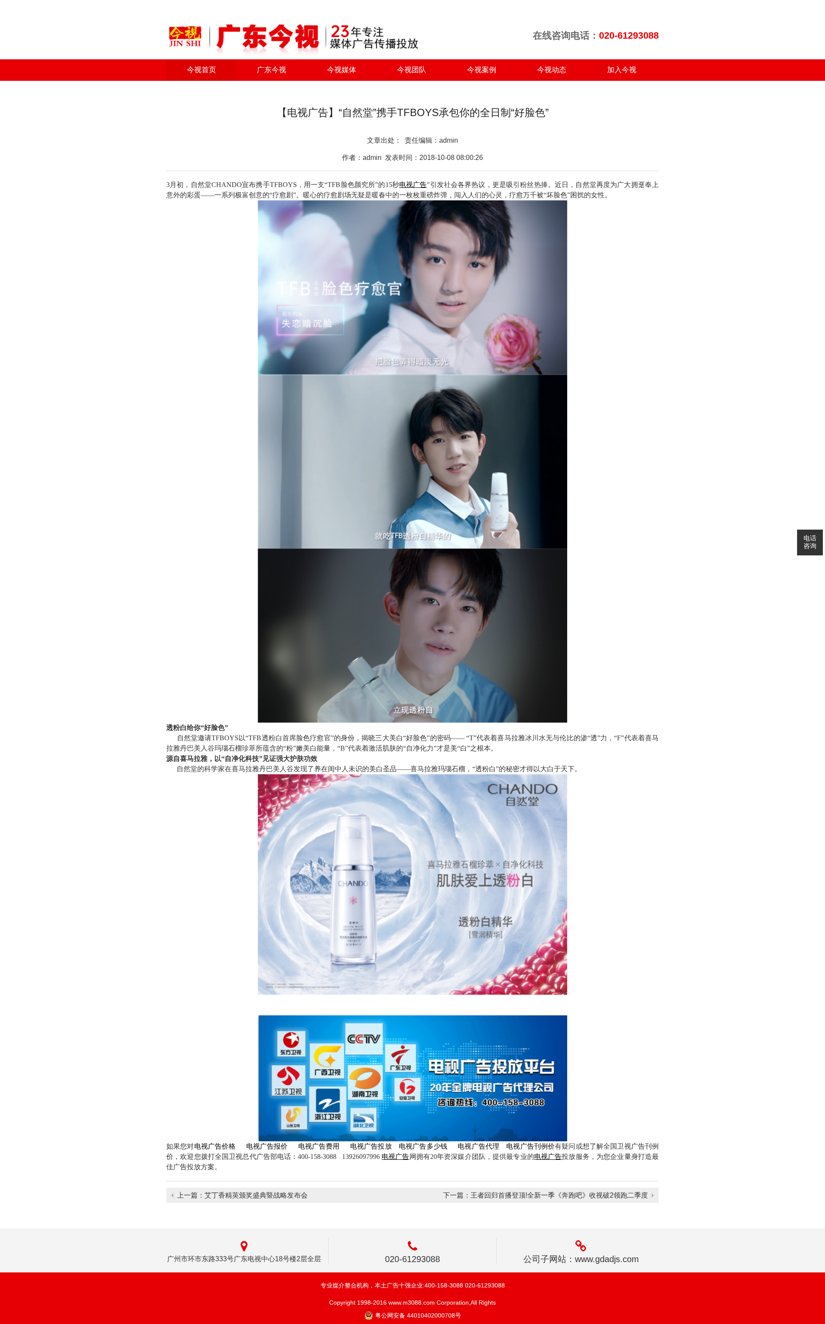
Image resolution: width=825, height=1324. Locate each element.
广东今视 (271, 70)
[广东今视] (293, 31)
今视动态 (551, 70)
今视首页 (201, 70)
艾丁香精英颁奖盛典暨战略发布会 (256, 1195)
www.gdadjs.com (607, 1259)
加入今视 (621, 70)
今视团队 (411, 70)
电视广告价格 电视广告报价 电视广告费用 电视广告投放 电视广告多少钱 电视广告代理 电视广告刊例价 (374, 1146)
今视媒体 (341, 70)
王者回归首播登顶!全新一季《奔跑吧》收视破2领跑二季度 (559, 1195)
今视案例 (481, 70)
